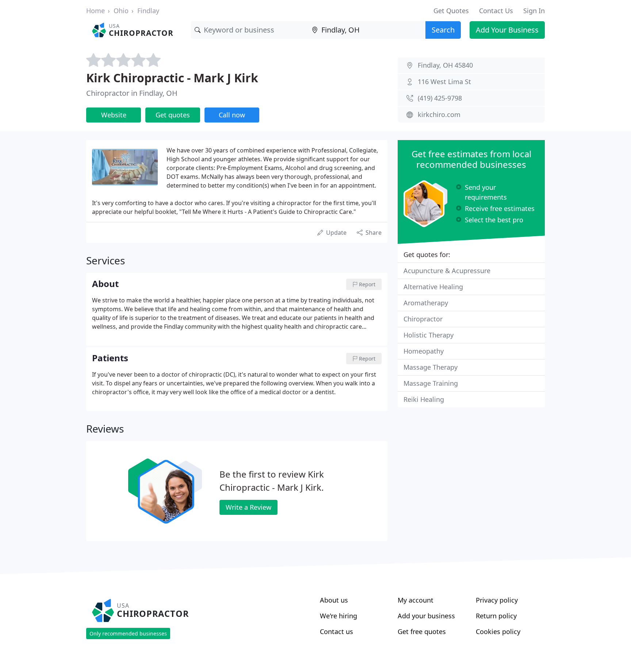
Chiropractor (423, 318)
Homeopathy (424, 351)
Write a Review (248, 507)
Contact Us (496, 10)
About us (334, 600)
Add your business (426, 615)
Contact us (336, 631)
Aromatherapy (426, 302)
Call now (232, 114)
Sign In (534, 10)
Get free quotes (422, 631)
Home (95, 10)
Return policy (496, 615)
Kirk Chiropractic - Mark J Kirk (172, 78)
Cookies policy (498, 631)
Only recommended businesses (128, 633)
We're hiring (338, 615)
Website (113, 114)
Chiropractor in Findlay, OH (131, 93)
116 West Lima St (444, 81)
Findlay (148, 10)
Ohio (121, 10)
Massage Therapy (431, 367)
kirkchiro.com (439, 114)
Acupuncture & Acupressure (447, 270)
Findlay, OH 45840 (445, 65)
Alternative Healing (433, 286)
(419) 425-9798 (440, 98)
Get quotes (173, 114)
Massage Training (431, 383)
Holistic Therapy (429, 335)
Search (443, 30)
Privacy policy (497, 600)
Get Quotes (451, 10)
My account (415, 600)
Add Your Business (507, 30)
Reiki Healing (424, 399)
